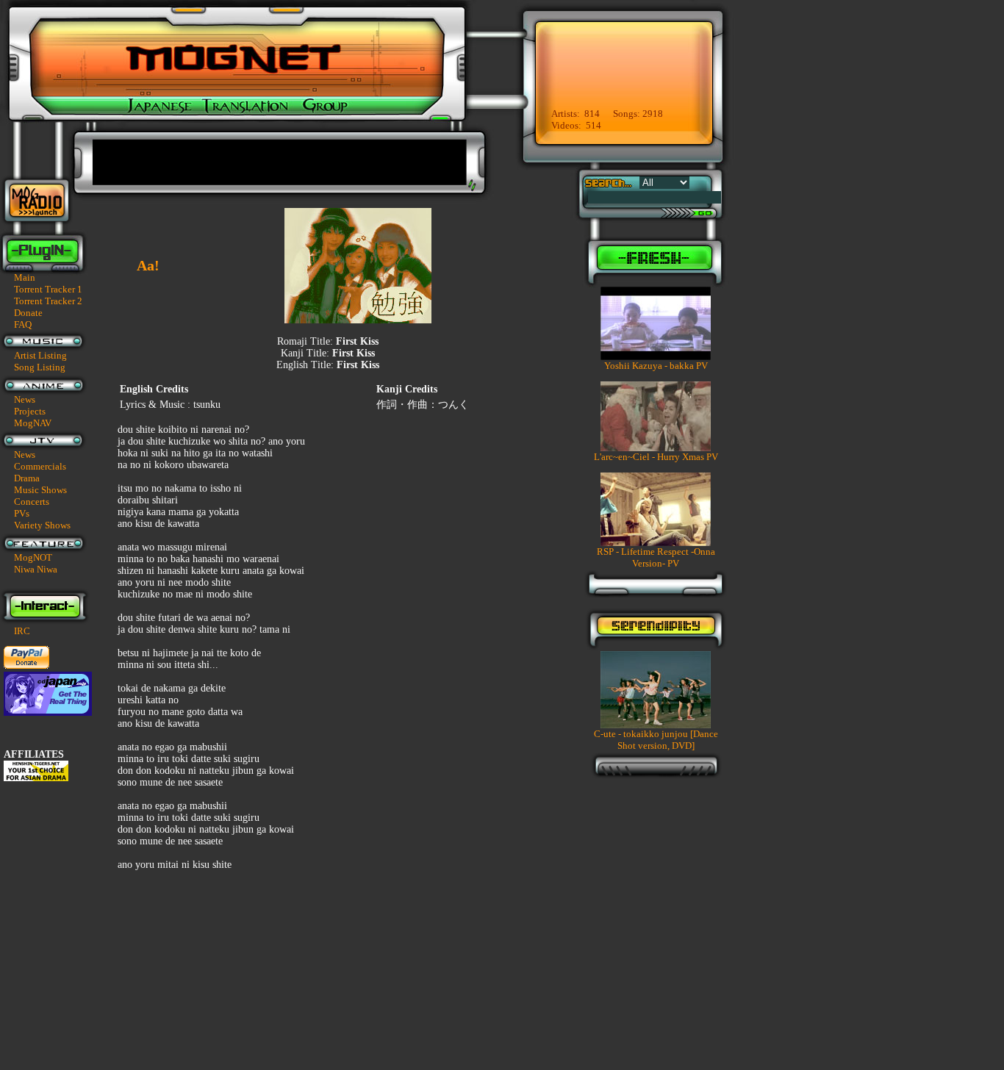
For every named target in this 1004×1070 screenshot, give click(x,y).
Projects (30, 411)
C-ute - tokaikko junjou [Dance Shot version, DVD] (656, 739)
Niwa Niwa (35, 569)
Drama (27, 478)
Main (24, 277)
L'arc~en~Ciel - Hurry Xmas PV (656, 456)
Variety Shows (42, 525)
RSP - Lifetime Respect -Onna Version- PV (656, 557)
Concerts (31, 501)
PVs (21, 513)
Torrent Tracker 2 (48, 300)
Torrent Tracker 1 (48, 289)
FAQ (23, 324)
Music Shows (40, 489)
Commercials (40, 466)
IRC (22, 630)
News (24, 399)
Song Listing (39, 367)
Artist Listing (40, 355)
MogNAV (32, 422)
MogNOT (33, 557)
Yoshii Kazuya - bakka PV (656, 365)
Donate (28, 312)
